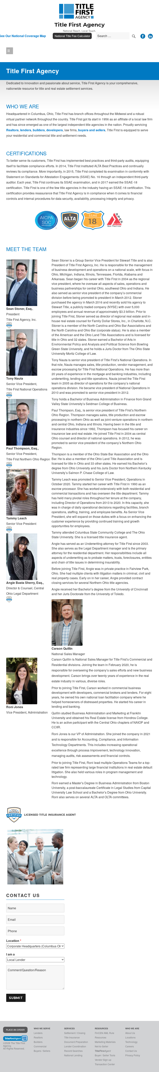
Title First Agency (79, 24)
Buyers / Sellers (42, 1050)
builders (39, 130)
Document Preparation (76, 1041)
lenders (25, 130)
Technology (131, 1041)
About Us (130, 1033)
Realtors (12, 130)
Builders (38, 1041)
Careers (129, 1046)
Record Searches (73, 1050)
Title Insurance (72, 1037)
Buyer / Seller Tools (105, 1055)
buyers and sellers (91, 130)
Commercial (40, 1046)
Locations (130, 1037)
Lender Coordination (75, 1046)
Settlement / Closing (74, 1033)
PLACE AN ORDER (15, 1029)
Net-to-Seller (101, 1046)
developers (54, 130)
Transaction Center (105, 1064)
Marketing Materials (105, 1041)
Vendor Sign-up (103, 1059)
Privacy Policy (132, 1055)
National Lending (73, 1055)
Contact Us (131, 1050)
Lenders (38, 1033)
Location (13, 940)
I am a (10, 954)
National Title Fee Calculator (72, 36)
